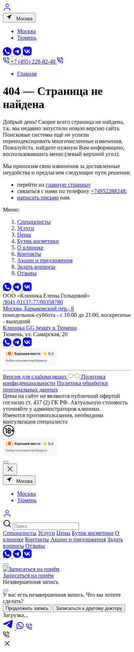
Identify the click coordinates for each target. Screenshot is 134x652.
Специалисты (34, 222)
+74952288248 (108, 191)
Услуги (25, 228)
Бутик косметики (38, 241)
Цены (24, 235)
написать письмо (38, 197)
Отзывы (27, 273)
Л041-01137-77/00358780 (33, 302)
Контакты (29, 254)
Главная (26, 74)
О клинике (30, 247)
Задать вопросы (36, 267)
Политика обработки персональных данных (55, 386)
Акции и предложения (45, 260)
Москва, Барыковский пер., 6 (38, 308)
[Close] (6, 590)
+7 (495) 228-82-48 (33, 62)
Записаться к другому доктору (89, 608)
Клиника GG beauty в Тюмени (40, 328)
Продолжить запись (27, 608)
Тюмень (26, 38)
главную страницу (68, 185)
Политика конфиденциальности (54, 380)
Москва (24, 18)
